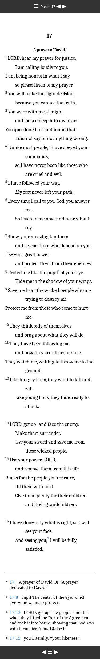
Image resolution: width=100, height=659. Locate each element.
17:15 (15, 638)
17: (13, 582)
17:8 (14, 597)
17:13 (15, 612)
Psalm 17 (48, 7)
